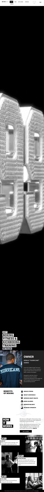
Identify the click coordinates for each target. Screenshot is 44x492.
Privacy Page (37, 490)
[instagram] (35, 2)
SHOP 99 (35, 428)
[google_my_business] (34, 3)
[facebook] (33, 2)
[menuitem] (12, 2)
